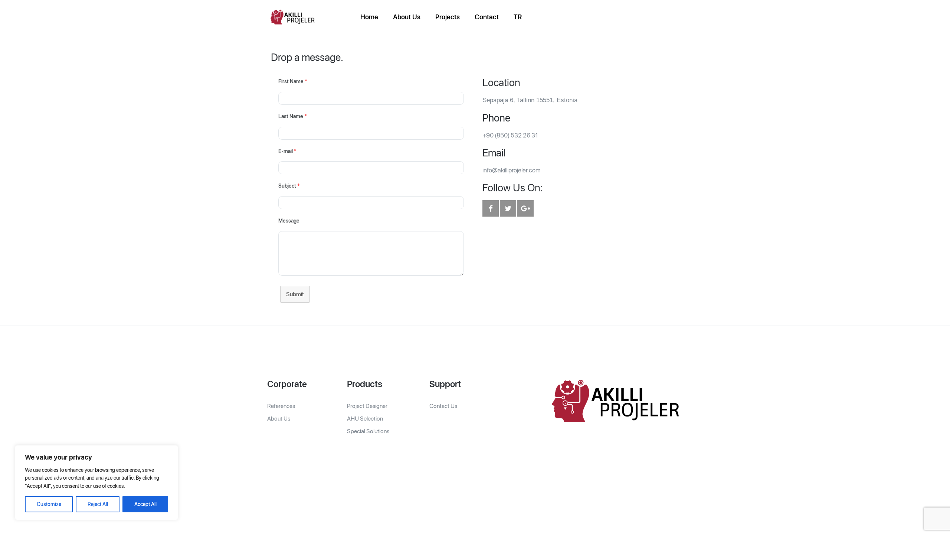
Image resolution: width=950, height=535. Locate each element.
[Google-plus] (525, 208)
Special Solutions (368, 431)
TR (518, 17)
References (281, 405)
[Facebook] (490, 208)
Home (369, 17)
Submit (295, 294)
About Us (406, 17)
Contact (487, 17)
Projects (447, 17)
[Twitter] (508, 208)
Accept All (145, 504)
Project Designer (367, 405)
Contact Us (443, 405)
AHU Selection (365, 418)
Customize (49, 504)
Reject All (98, 504)
